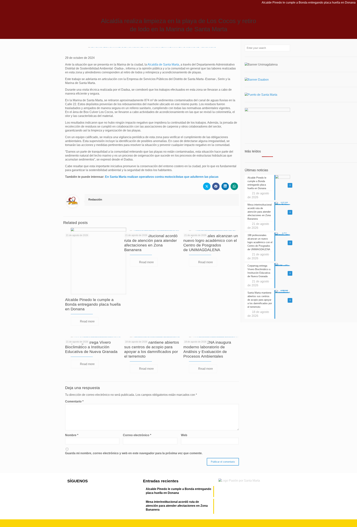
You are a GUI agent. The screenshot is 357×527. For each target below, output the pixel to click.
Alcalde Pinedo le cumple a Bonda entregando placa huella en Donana (298, 2)
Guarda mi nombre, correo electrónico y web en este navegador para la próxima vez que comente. (133, 453)
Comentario (74, 401)
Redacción (95, 199)
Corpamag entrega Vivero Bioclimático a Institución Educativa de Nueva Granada (91, 347)
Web (184, 435)
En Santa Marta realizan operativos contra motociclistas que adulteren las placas (161, 176)
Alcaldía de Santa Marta (163, 64)
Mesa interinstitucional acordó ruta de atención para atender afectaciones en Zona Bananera (177, 505)
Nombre (71, 435)
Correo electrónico (137, 435)
